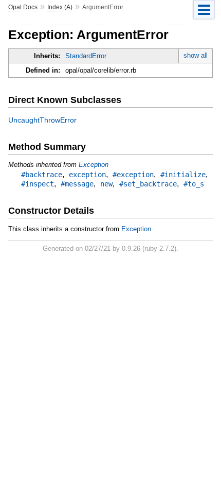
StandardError (85, 56)
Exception (93, 164)
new (106, 184)
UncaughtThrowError (42, 120)
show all (195, 55)
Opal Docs (23, 7)
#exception (133, 174)
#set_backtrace (148, 184)
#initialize (183, 174)
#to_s (193, 184)
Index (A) (59, 7)
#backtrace (41, 174)
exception (87, 174)
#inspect (37, 184)
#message (77, 184)
